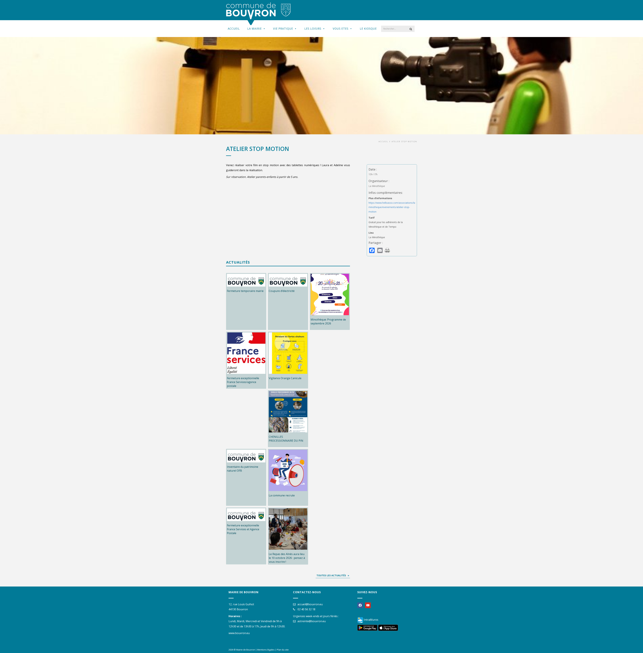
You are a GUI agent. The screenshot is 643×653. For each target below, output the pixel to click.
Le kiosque (368, 28)
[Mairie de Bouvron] (258, 13)
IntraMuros (370, 620)
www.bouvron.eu (239, 633)
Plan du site (283, 649)
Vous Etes (340, 28)
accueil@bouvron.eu (310, 604)
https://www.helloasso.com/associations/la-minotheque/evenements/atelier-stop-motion (392, 207)
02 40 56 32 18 (306, 609)
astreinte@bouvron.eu (311, 621)
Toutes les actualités (331, 575)
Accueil (234, 28)
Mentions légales (266, 649)
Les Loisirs (312, 28)
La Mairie (254, 28)
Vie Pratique (283, 28)
